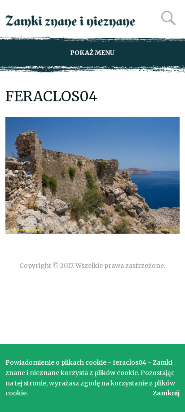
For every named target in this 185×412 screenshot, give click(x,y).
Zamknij (166, 393)
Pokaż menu (92, 53)
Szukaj (168, 18)
